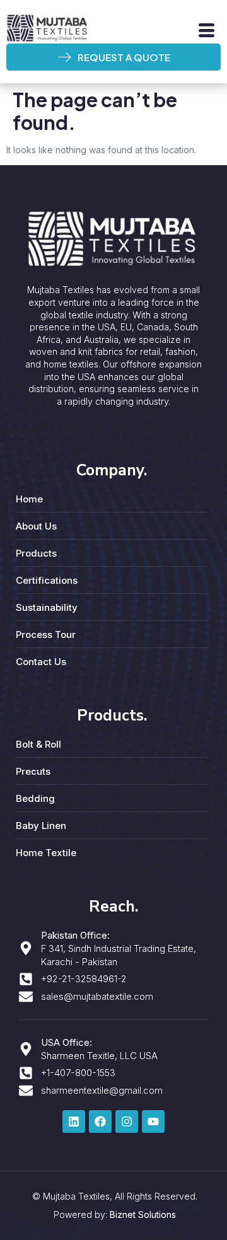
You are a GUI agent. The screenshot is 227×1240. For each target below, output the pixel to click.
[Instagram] (126, 1121)
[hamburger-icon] (206, 30)
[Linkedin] (73, 1121)
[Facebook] (100, 1121)
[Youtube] (153, 1121)
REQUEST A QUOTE (124, 57)
